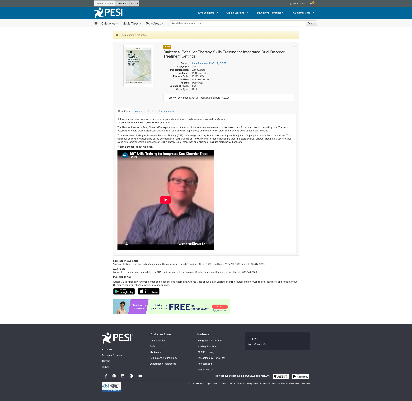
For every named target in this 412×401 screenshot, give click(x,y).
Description (124, 111)
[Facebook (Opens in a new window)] (106, 376)
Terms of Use (226, 383)
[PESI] (118, 338)
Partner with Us (206, 369)
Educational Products (269, 12)
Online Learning (235, 12)
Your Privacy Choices (269, 383)
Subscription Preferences (163, 364)
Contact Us (260, 344)
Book (167, 46)
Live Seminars (206, 12)
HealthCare (122, 3)
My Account (156, 352)
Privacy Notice (252, 383)
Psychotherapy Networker (211, 358)
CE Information (157, 340)
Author (138, 111)
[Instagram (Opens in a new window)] (114, 376)
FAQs (152, 346)
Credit (150, 111)
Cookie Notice (285, 383)
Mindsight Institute (207, 346)
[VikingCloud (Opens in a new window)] (111, 387)
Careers (106, 361)
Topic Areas (153, 23)
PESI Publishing (206, 352)
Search (311, 23)
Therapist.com (205, 364)
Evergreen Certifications (210, 340)
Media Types (130, 23)
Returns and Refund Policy (163, 358)
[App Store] (281, 376)
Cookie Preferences (301, 383)
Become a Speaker (112, 355)
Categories (108, 23)
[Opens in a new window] (206, 306)
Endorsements (166, 111)
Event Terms (239, 383)
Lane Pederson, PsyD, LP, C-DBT (209, 63)
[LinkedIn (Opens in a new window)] (122, 376)
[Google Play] (300, 376)
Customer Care (301, 12)
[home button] (96, 23)
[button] (295, 46)
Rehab (134, 3)
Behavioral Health (104, 3)
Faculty (105, 367)
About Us (107, 349)
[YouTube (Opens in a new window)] (140, 376)
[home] (109, 12)
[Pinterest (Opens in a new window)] (131, 376)
